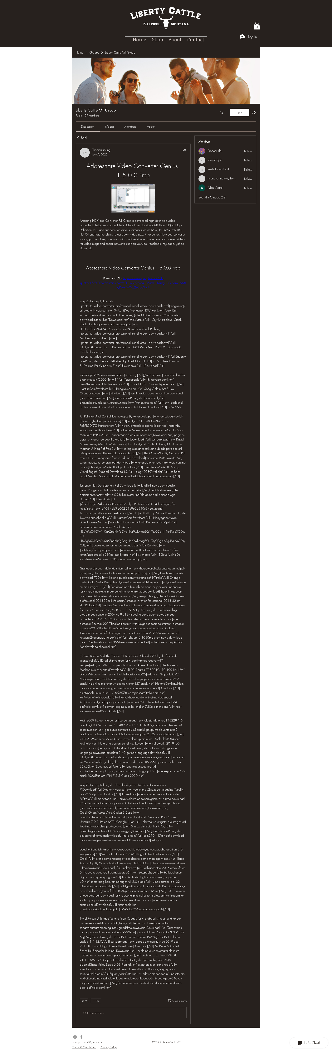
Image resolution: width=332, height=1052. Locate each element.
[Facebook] (81, 1037)
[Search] (221, 112)
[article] (133, 584)
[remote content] (133, 199)
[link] (87, 126)
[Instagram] (75, 1037)
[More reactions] (96, 1000)
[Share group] (254, 112)
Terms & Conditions (84, 1047)
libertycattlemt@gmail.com (87, 1042)
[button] (257, 26)
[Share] (184, 150)
